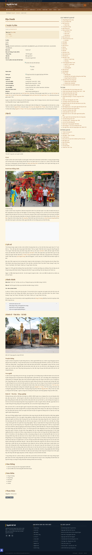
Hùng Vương (36, 527)
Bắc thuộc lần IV (66, 54)
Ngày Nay (45, 9)
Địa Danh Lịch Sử (13, 29)
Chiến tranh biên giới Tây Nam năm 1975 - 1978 (74, 91)
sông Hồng (47, 218)
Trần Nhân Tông (37, 534)
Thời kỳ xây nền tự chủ (68, 38)
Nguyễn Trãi (36, 543)
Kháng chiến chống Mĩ (70, 83)
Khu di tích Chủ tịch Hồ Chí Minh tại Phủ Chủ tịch (74, 139)
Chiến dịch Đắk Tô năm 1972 (69, 112)
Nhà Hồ (64, 50)
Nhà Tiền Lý (67, 31)
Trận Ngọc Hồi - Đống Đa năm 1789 (68, 541)
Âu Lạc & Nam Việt (67, 21)
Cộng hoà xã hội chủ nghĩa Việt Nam (71, 85)
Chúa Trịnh (67, 66)
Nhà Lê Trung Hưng (69, 59)
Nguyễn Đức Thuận (40, 107)
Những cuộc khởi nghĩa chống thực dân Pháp (75, 76)
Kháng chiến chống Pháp (70, 81)
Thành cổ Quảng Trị (67, 132)
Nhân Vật (32, 9)
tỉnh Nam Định (25, 93)
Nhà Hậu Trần (66, 52)
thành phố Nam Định (34, 95)
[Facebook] (6, 536)
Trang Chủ (10, 9)
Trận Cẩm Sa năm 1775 (66, 543)
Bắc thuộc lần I (66, 23)
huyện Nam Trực (45, 95)
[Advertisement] (32, 231)
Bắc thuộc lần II (66, 28)
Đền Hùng (65, 144)
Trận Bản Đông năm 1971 (69, 118)
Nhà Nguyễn (66, 71)
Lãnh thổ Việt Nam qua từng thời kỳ (71, 108)
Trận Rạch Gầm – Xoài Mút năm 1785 (71, 120)
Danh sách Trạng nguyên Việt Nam (71, 124)
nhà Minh (41, 251)
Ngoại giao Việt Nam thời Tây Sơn (68, 530)
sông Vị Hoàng (39, 298)
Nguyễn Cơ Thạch (19, 108)
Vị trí (11, 36)
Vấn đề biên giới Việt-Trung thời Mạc (68, 527)
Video (54, 9)
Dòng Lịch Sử (18, 9)
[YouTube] (9, 536)
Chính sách (80, 553)
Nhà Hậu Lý (67, 35)
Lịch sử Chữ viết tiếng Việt (69, 122)
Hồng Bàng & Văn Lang (68, 20)
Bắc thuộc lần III (66, 37)
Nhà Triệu (67, 25)
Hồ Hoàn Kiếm (66, 145)
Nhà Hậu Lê (65, 55)
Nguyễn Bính (17, 107)
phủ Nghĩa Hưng (21, 256)
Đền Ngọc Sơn (66, 140)
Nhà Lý (64, 47)
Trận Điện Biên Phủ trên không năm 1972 (72, 89)
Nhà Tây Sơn (66, 69)
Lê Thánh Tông (26, 254)
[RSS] (12, 536)
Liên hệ (85, 553)
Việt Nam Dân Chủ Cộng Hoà (69, 79)
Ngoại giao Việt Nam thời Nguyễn (68, 536)
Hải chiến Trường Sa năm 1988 (70, 94)
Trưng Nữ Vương (67, 26)
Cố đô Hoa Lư (66, 137)
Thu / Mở (13, 32)
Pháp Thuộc (65, 73)
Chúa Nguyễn (68, 67)
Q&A (59, 9)
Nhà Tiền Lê (65, 45)
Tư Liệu (25, 9)
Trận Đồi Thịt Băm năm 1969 (69, 110)
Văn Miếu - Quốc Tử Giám (69, 135)
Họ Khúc (66, 40)
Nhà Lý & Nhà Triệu (67, 30)
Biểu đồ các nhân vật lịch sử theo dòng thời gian (71, 532)
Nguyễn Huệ (36, 545)
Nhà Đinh (65, 44)
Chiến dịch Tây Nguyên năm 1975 (70, 100)
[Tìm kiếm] (85, 5)
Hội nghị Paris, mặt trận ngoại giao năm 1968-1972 (74, 127)
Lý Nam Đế (36, 530)
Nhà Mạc (67, 61)
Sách (50, 9)
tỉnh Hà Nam (55, 93)
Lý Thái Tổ (36, 541)
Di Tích (39, 9)
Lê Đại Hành (36, 539)
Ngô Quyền (36, 532)
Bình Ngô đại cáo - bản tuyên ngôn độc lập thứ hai (74, 106)
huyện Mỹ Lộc (8, 95)
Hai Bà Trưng (36, 547)
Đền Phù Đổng (66, 142)
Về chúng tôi (75, 553)
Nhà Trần (65, 49)
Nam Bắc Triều (66, 57)
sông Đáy (25, 218)
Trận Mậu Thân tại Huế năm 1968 (70, 101)
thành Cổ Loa (66, 133)
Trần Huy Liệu (32, 107)
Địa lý (10, 34)
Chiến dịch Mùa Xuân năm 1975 (70, 93)
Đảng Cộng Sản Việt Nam (70, 78)
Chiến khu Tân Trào (67, 147)
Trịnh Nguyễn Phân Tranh (69, 62)
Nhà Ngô (65, 42)
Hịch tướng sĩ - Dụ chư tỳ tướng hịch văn (72, 125)
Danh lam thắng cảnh (15, 38)
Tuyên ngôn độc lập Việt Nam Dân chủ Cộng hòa (74, 117)
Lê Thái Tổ (36, 536)
